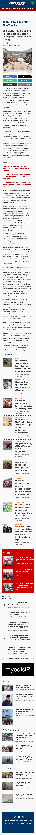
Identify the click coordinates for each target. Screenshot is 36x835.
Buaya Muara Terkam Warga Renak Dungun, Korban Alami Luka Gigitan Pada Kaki (23, 366)
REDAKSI (6, 820)
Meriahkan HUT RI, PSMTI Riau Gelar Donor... (24, 571)
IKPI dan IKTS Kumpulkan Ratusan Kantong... (24, 584)
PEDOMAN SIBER (14, 820)
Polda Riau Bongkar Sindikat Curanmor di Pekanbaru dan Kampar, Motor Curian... (25, 736)
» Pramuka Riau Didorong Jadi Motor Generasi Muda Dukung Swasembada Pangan (17, 184)
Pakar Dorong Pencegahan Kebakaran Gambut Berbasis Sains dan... (24, 774)
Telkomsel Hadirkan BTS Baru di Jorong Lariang (19, 613)
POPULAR (7, 9)
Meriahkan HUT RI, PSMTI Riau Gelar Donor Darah (18, 604)
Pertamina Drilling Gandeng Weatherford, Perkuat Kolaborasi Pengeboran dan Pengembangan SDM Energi (18, 625)
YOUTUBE (17, 9)
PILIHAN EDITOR (28, 9)
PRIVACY (29, 820)
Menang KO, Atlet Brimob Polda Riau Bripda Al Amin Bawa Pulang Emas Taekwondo (23, 510)
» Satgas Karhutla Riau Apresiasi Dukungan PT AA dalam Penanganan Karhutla (16, 168)
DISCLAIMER (22, 820)
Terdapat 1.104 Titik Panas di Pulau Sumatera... (24, 795)
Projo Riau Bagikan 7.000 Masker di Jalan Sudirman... (25, 686)
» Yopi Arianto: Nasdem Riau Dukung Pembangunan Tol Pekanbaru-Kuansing (16, 176)
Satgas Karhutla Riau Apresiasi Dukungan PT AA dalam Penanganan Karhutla (19, 649)
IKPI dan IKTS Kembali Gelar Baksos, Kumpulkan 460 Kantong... (25, 559)
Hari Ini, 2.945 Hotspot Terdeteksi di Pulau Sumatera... (23, 784)
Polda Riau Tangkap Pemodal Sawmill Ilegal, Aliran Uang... (23, 747)
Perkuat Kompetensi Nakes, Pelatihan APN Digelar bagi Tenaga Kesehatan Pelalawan (19, 638)
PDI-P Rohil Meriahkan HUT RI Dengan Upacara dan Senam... (24, 711)
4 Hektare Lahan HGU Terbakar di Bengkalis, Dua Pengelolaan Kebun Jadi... (24, 757)
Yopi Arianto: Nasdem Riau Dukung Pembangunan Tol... (24, 696)
